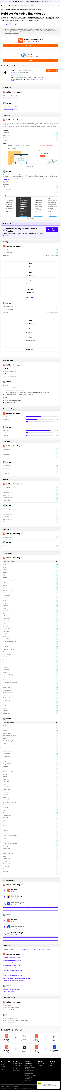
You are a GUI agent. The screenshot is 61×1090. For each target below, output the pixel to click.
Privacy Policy (16, 1088)
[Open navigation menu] (59, 5)
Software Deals (16, 1065)
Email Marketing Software (29, 1071)
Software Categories (17, 1063)
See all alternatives (30, 909)
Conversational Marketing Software (12, 970)
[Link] (16, 24)
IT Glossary (39, 1065)
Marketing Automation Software (11, 98)
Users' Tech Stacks (17, 1069)
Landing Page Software (30, 1075)
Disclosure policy (8, 33)
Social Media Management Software (12, 960)
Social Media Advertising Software (12, 965)
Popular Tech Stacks (17, 1067)
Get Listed (52, 1063)
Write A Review (16, 1070)
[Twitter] (6, 24)
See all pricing (30, 297)
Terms (9, 1088)
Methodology (16, 33)
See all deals (53, 229)
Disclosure (29, 1088)
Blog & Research (41, 1063)
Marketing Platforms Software (11, 973)
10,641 (35, 42)
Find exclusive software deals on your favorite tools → (38, 1)
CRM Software (28, 1065)
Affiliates (3, 1070)
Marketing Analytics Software (11, 968)
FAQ (2, 1068)
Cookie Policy (4, 1088)
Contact (3, 1066)
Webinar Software (29, 1073)
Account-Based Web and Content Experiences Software (17, 978)
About (2, 1064)
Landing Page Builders (44, 949)
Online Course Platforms (28, 1077)
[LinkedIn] (9, 24)
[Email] (13, 24)
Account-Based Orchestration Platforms (13, 980)
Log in (51, 1065)
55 (37, 56)
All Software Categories (28, 1081)
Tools (38, 1067)
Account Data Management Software (12, 975)
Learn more (6, 128)
